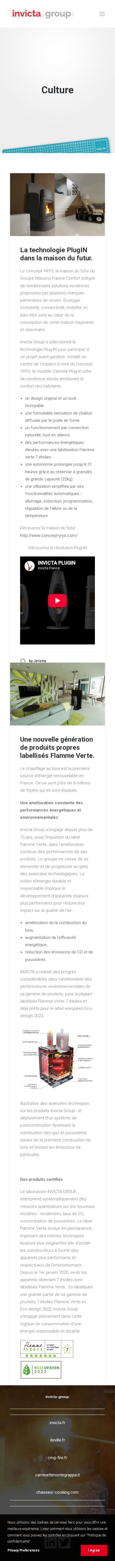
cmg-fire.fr (57, 1457)
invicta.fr (57, 1422)
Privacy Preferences (23, 1550)
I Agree (94, 1550)
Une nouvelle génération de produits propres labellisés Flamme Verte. (57, 748)
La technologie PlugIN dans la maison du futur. (56, 254)
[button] (102, 14)
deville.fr (57, 1440)
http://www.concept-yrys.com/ (49, 535)
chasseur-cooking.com (57, 1492)
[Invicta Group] (43, 14)
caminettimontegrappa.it (57, 1474)
